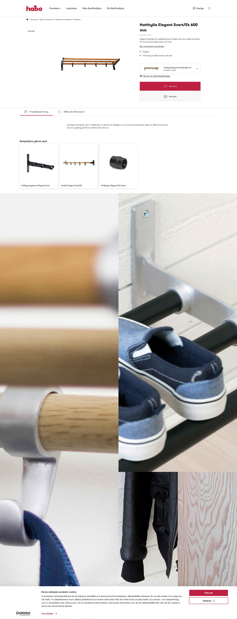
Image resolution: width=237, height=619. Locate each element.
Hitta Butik (173, 96)
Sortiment (34, 19)
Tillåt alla (208, 593)
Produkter (55, 8)
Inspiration (71, 8)
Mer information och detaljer (152, 46)
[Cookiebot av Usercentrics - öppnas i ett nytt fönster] (23, 614)
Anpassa (207, 600)
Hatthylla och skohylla (63, 19)
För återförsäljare (115, 8)
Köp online (173, 86)
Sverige (200, 8)
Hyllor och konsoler (46, 19)
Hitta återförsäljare (91, 8)
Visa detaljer (47, 613)
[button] (209, 8)
